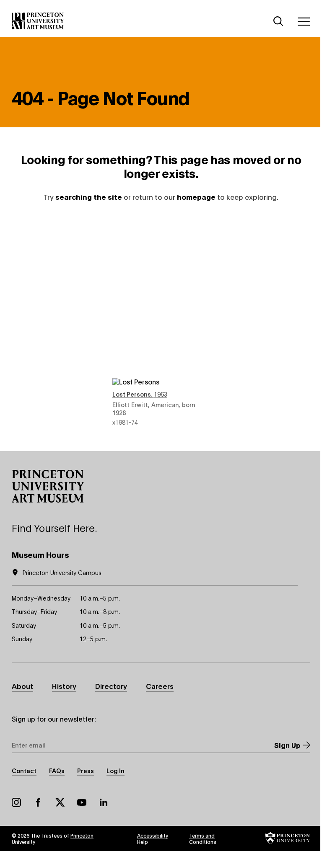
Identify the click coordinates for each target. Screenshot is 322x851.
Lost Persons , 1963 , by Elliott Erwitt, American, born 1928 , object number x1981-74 (161, 321)
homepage (196, 196)
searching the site (88, 196)
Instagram (16, 802)
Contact (24, 770)
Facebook (38, 802)
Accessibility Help (152, 838)
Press (85, 770)
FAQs (57, 770)
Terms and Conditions (202, 838)
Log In (115, 770)
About (22, 685)
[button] (48, 486)
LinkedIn (103, 802)
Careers (160, 685)
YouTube (81, 802)
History (64, 685)
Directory (111, 685)
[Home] (38, 21)
